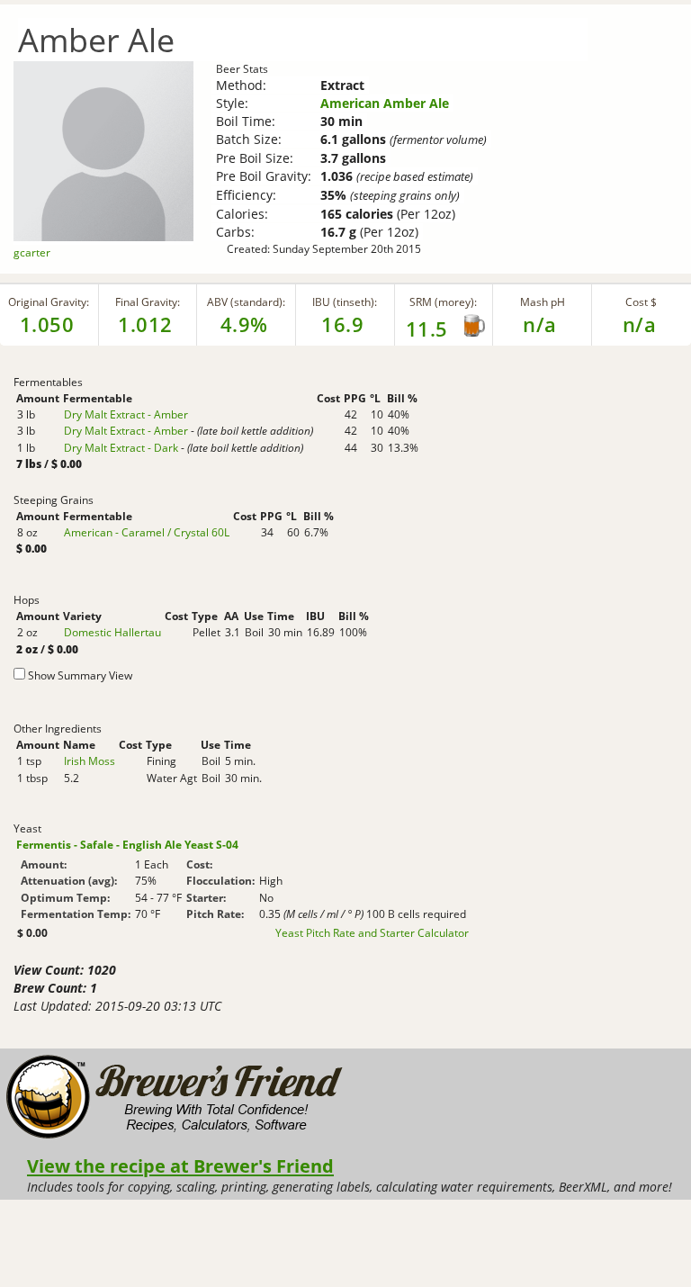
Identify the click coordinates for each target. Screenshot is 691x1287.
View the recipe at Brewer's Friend (180, 1165)
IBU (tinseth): (344, 302)
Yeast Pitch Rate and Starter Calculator (372, 933)
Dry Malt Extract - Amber (126, 414)
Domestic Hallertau (112, 632)
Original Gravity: (48, 302)
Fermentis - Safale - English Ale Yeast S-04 (127, 844)
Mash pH (542, 302)
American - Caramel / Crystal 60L (146, 532)
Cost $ (641, 302)
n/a (640, 324)
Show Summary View (80, 675)
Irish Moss (89, 761)
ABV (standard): (246, 302)
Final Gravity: (147, 302)
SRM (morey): (443, 302)
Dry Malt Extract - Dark (121, 447)
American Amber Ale (384, 103)
